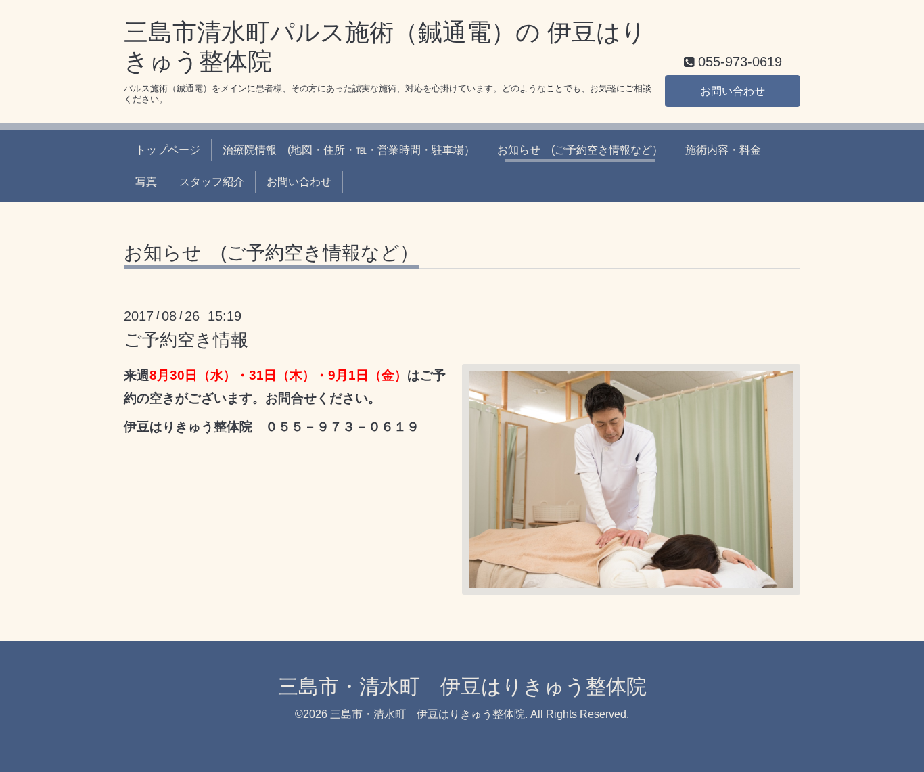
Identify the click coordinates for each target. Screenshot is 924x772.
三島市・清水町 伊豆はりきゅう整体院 (462, 686)
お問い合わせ (732, 91)
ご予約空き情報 (186, 340)
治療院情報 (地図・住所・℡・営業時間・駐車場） (349, 150)
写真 (146, 181)
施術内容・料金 (723, 150)
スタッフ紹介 (211, 181)
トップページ (167, 150)
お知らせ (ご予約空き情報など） (580, 150)
